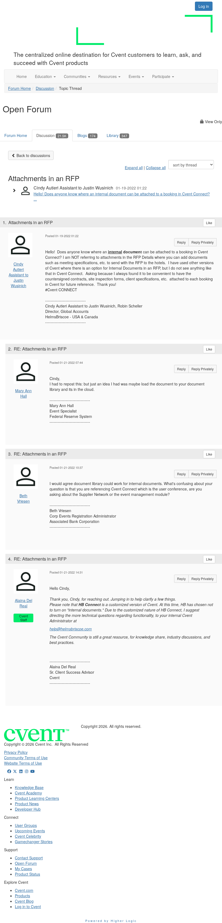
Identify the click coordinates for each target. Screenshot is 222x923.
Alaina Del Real (23, 603)
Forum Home (19, 88)
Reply (181, 242)
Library (117, 135)
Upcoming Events (30, 830)
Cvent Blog (24, 901)
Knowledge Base (29, 787)
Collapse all (156, 167)
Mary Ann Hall (23, 393)
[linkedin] (20, 771)
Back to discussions (32, 155)
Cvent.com (24, 890)
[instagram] (26, 771)
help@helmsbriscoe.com (71, 628)
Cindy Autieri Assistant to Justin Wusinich (18, 274)
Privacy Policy (16, 752)
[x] (15, 771)
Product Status (27, 874)
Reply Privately (202, 242)
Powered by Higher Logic (111, 920)
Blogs (86, 135)
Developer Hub (28, 809)
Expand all (134, 167)
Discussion (45, 88)
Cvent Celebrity (28, 836)
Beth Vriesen (23, 498)
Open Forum (26, 863)
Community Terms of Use (26, 757)
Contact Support (29, 857)
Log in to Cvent (28, 906)
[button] (45, 76)
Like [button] (209, 222)
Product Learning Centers (37, 798)
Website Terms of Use (23, 763)
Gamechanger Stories (34, 841)
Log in (203, 6)
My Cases (23, 868)
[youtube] (32, 771)
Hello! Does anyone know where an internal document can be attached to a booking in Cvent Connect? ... (122, 196)
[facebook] (9, 771)
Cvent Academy (28, 793)
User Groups (26, 825)
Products (22, 895)
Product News (27, 803)
